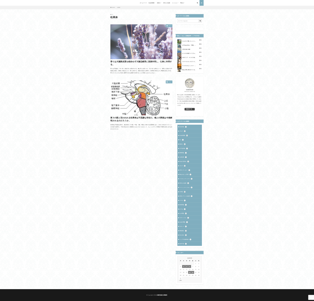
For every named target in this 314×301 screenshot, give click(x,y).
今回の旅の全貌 (186, 49)
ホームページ (143, 3)
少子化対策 (183, 148)
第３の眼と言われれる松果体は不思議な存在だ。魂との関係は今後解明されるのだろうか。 (141, 119)
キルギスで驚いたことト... (189, 41)
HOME (113, 7)
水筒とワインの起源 (185, 196)
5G (181, 139)
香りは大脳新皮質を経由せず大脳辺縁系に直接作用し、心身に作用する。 (141, 63)
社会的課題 (151, 3)
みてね (182, 209)
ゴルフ (182, 165)
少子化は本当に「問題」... (189, 45)
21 (192, 272)
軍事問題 (182, 152)
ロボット (182, 226)
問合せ (182, 3)
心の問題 (182, 213)
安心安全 (182, 235)
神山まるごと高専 (185, 174)
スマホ (182, 200)
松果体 (118, 7)
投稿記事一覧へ (189, 109)
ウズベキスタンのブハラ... (189, 61)
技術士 (158, 3)
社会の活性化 (184, 161)
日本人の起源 (166, 3)
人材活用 (182, 157)
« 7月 (180, 280)
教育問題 (182, 204)
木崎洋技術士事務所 (162, 295)
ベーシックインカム (185, 187)
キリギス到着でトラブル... (189, 53)
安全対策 (182, 126)
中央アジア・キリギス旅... (189, 57)
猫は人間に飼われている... (189, 69)
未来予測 (182, 243)
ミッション (175, 3)
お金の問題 (183, 222)
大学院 (182, 191)
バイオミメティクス (185, 178)
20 (189, 272)
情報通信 (182, 230)
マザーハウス (183, 217)
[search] (200, 21)
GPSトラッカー (184, 170)
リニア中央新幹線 (185, 239)
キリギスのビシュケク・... (189, 65)
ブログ (170, 25)
